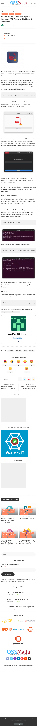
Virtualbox (24, 513)
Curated (11, 350)
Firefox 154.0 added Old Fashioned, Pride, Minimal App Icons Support (27, 541)
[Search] (34, 3)
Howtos (13, 534)
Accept (18, 724)
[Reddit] (25, 658)
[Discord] (29, 658)
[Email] (33, 379)
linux (25, 350)
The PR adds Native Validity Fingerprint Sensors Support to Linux (9, 541)
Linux (11, 14)
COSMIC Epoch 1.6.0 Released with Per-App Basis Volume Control (8, 518)
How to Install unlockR (11, 35)
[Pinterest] (29, 379)
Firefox (23, 532)
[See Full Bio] (23, 338)
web (29, 536)
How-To (5, 14)
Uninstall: (8, 38)
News (4, 511)
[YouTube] (22, 658)
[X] (11, 658)
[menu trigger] (3, 3)
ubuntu (18, 14)
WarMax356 (7, 25)
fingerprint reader (8, 532)
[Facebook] (20, 379)
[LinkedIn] (18, 342)
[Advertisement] (13, 410)
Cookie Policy (22, 721)
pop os (11, 511)
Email (3, 567)
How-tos (18, 350)
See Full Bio (17, 338)
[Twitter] (24, 379)
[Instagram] (15, 658)
